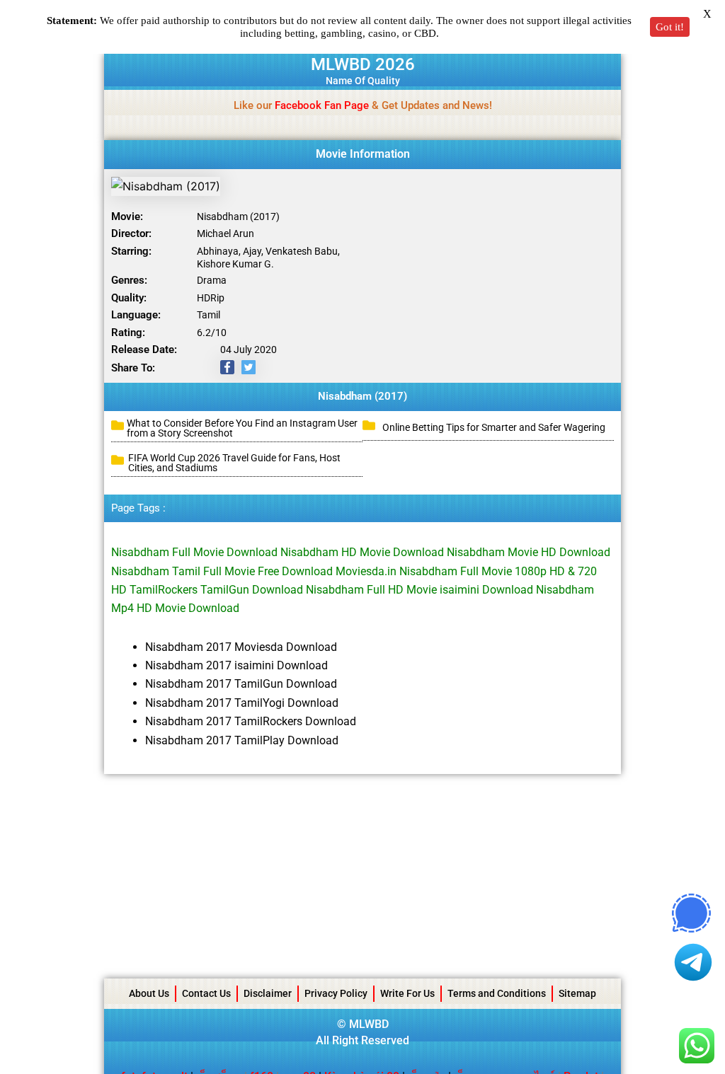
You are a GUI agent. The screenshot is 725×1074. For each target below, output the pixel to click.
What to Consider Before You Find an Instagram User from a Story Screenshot (242, 428)
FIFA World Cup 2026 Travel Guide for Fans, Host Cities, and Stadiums (234, 462)
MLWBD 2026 (363, 64)
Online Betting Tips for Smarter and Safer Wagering (493, 427)
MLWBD (369, 1024)
